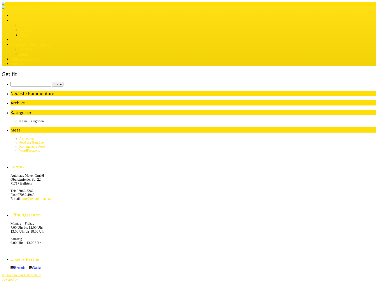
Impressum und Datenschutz (21, 275)
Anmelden (26, 138)
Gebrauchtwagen (24, 58)
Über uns (18, 20)
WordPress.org (29, 150)
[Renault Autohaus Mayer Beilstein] (27, 3)
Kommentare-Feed (32, 146)
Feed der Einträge (31, 142)
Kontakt (17, 63)
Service (16, 39)
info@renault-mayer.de (37, 198)
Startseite (18, 15)
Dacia (23, 54)
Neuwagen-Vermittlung (29, 44)
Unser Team (29, 25)
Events (24, 34)
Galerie (25, 30)
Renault (25, 49)
